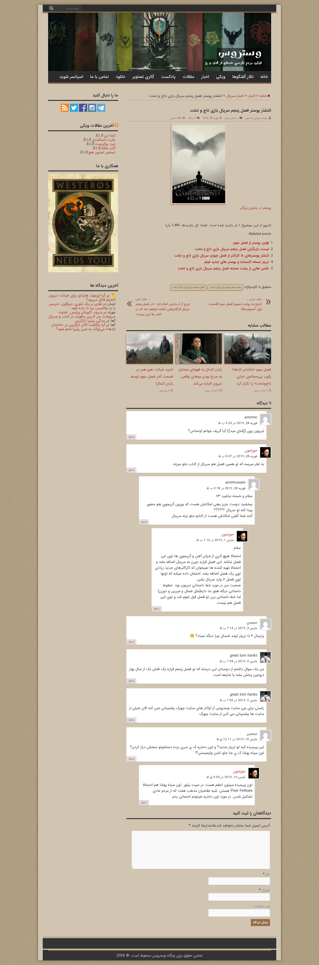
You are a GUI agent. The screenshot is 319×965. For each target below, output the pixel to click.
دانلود (120, 77)
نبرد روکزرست (105, 144)
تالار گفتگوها (243, 77)
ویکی (220, 77)
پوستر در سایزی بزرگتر (255, 208)
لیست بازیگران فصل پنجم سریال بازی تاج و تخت (232, 249)
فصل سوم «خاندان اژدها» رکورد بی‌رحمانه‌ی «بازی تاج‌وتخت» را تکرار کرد (251, 376)
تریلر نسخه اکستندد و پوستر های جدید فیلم (236, 262)
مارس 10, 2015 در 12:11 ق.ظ (236, 739)
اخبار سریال (235, 96)
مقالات (188, 77)
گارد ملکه (108, 148)
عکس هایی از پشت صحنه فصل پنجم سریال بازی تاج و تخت (223, 268)
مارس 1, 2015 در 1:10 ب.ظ (215, 540)
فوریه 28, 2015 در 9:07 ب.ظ (237, 456)
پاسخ (131, 437)
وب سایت (262, 906)
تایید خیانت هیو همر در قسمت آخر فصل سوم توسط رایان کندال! (151, 376)
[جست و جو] (51, 8)
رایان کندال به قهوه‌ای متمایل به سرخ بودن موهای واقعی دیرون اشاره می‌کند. (200, 376)
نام (268, 874)
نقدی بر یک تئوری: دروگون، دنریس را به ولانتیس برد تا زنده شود (82, 306)
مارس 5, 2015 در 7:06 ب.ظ (238, 700)
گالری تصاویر (143, 77)
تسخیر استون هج (102, 152)
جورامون (251, 450)
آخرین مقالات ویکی (97, 125)
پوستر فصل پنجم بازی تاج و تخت (225, 287)
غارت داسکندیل (103, 140)
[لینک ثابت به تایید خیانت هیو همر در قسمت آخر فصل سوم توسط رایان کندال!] (149, 363)
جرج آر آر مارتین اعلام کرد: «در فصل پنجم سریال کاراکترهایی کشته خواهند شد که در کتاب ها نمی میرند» (163, 307)
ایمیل (266, 890)
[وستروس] (159, 61)
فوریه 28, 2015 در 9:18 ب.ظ (225, 488)
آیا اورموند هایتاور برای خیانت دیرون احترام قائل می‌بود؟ (82, 298)
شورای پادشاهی (252, 118)
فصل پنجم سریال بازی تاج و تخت (188, 287)
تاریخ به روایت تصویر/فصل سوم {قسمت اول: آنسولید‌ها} (235, 304)
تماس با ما (99, 77)
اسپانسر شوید (71, 77)
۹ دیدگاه (192, 118)
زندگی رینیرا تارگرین (90, 321)
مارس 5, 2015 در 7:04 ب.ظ (238, 661)
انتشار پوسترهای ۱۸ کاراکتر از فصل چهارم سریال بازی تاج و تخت (221, 255)
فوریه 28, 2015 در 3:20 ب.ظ (237, 423)
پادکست (168, 77)
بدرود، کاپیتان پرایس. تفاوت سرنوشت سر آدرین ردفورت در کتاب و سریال (81, 314)
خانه (264, 77)
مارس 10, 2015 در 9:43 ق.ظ (225, 777)
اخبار (205, 77)
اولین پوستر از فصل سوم (251, 243)
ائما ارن (109, 135)
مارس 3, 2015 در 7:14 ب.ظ (238, 628)
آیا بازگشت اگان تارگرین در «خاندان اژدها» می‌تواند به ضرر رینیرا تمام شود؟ (83, 327)
